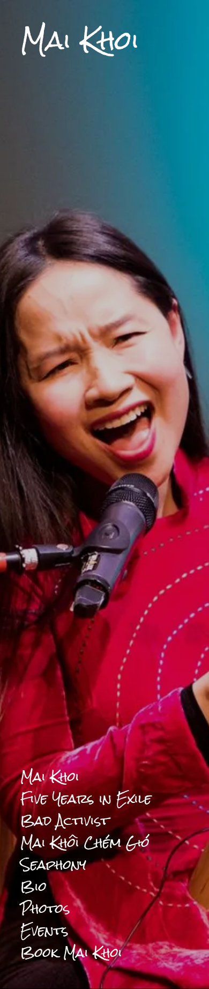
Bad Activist (64, 820)
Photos (45, 908)
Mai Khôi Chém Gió (85, 842)
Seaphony (53, 864)
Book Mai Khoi (71, 952)
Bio (33, 886)
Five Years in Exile (86, 799)
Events (44, 930)
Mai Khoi (49, 777)
